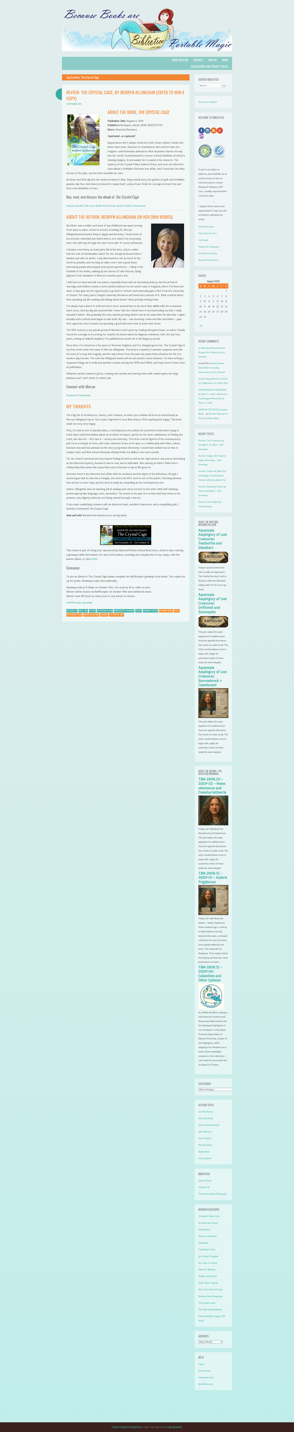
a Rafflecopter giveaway (79, 602)
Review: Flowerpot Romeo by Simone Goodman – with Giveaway (212, 491)
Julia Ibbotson (205, 1131)
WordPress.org (205, 1384)
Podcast (198, 60)
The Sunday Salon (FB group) (212, 1194)
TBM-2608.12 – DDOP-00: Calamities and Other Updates (210, 973)
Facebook (71, 395)
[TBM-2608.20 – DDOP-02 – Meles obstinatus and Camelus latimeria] (213, 824)
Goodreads (85, 395)
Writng (212, 60)
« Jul (200, 325)
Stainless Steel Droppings (210, 1296)
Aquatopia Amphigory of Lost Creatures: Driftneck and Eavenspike (212, 603)
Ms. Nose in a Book (207, 1263)
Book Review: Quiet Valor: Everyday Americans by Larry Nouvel (211, 367)
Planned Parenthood (208, 260)
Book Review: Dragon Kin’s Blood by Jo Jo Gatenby (212, 352)
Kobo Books (117, 205)
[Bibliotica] (147, 54)
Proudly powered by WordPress (127, 1427)
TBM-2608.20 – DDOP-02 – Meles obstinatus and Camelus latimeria (212, 785)
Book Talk (83, 610)
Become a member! (207, 102)
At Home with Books (208, 1223)
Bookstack (203, 1243)
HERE (94, 559)
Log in (201, 1364)
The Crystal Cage (117, 614)
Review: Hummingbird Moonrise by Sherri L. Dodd (213, 398)
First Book (203, 240)
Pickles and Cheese (207, 1276)
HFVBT (176, 610)
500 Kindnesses (206, 226)
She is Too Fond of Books (210, 1289)
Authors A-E (72, 610)
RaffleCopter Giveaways (124, 610)
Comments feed (205, 1377)
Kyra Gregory (204, 1138)
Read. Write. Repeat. (208, 1283)
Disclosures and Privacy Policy (209, 66)
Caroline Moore (175, 1427)
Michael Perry (205, 1145)
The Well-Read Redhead (210, 1309)
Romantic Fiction (150, 610)
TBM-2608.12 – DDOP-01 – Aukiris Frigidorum (212, 877)
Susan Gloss (204, 1151)
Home (225, 60)
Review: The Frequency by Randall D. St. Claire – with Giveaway (211, 445)
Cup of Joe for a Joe (207, 233)
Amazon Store (205, 1180)
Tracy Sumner (205, 1158)
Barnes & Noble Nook (97, 205)
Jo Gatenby (203, 348)
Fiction (92, 610)
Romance (104, 614)
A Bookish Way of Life (209, 1216)
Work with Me (180, 60)
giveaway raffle (166, 610)
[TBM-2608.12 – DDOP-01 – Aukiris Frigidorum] (213, 914)
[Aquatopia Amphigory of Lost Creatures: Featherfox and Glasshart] (213, 563)
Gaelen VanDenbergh (208, 1125)
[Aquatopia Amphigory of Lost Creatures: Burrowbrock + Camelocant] (213, 717)
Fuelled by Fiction (206, 1249)
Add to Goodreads (136, 205)
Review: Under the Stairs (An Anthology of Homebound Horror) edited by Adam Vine (212, 475)
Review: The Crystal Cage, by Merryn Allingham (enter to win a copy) (125, 95)
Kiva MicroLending (207, 253)
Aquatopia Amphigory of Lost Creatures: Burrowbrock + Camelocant (212, 676)
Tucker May (204, 379)
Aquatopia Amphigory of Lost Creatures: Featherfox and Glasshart (212, 539)
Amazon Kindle (74, 205)
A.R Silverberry (205, 1111)
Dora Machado (205, 1118)
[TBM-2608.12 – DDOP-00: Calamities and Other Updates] (211, 1008)
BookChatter (204, 1229)
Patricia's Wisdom (206, 1269)
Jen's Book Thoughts (208, 1256)
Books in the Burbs (207, 1236)
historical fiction (74, 614)
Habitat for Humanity (208, 247)
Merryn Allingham (91, 614)
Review (138, 610)
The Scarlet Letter (207, 1303)
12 (213, 301)
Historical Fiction (104, 610)
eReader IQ (203, 1187)
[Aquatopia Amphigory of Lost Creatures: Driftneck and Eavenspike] (213, 627)
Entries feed (204, 1371)
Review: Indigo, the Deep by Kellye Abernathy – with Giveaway (212, 460)
